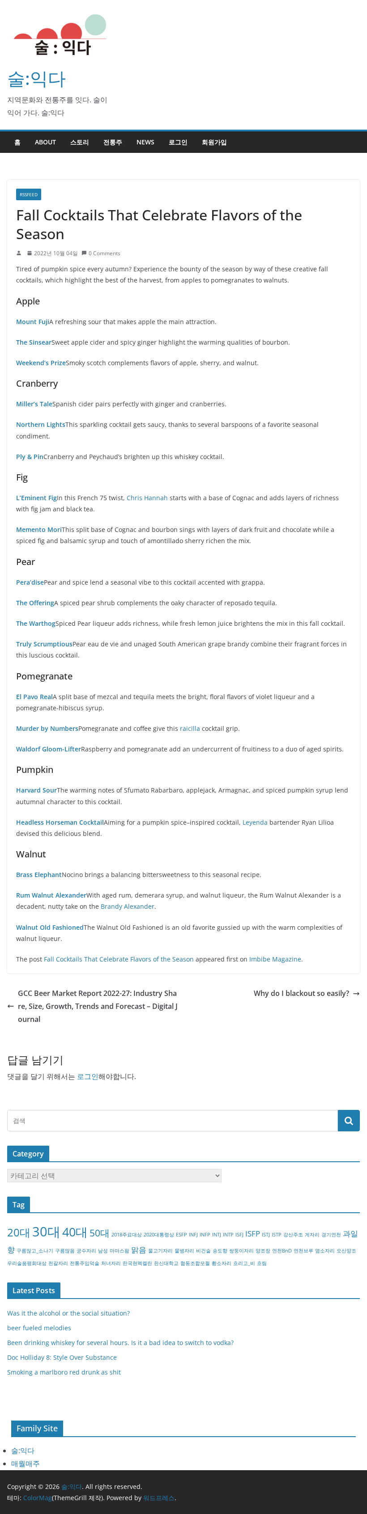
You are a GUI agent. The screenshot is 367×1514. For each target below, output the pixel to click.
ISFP (252, 1233)
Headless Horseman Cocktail (60, 822)
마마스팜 (119, 1251)
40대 (75, 1231)
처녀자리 (111, 1263)
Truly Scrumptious (44, 644)
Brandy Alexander (127, 906)
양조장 (263, 1251)
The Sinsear (33, 342)
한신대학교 (166, 1263)
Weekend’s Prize (41, 362)
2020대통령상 (159, 1234)
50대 (100, 1233)
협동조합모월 (195, 1263)
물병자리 (184, 1251)
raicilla (190, 728)
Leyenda (255, 822)
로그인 (178, 142)
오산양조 (346, 1251)
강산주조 (293, 1234)
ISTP (277, 1234)
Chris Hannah (147, 497)
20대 (18, 1232)
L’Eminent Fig (36, 497)
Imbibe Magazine (275, 959)
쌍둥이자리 (241, 1251)
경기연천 (331, 1234)
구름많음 (65, 1251)
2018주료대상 (126, 1234)
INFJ (193, 1234)
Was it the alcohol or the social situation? (68, 1313)
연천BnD (282, 1251)
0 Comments (104, 253)
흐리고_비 (244, 1263)
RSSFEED (29, 194)
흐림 (262, 1263)
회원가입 (214, 142)
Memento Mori (39, 529)
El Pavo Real (34, 696)
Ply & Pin (29, 456)
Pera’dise (30, 582)
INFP (205, 1234)
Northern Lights (40, 424)
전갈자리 (58, 1263)
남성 (103, 1251)
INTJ (216, 1234)
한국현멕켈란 (137, 1263)
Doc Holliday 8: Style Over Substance (62, 1357)
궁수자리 (86, 1251)
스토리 (79, 142)
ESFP (181, 1234)
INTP (228, 1234)
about (45, 142)
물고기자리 (160, 1251)
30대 (46, 1231)
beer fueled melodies (39, 1328)
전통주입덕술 (84, 1263)
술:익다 (36, 78)
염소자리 (325, 1251)
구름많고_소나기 (35, 1251)
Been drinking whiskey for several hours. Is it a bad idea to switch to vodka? (120, 1342)
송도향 (220, 1251)
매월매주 (25, 1463)
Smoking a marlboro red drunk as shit (64, 1372)
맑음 (138, 1249)
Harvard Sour (36, 790)
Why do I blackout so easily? (301, 993)
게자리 (312, 1234)
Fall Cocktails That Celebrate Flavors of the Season (119, 959)
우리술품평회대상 (27, 1263)
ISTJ (266, 1234)
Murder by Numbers (47, 728)
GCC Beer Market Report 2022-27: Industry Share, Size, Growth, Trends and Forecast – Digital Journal (98, 1006)
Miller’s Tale (34, 404)
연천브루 (303, 1251)
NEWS (145, 142)
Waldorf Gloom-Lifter (48, 749)
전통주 (112, 142)
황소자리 (221, 1263)
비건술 (203, 1251)
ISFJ (239, 1234)
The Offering (35, 603)
